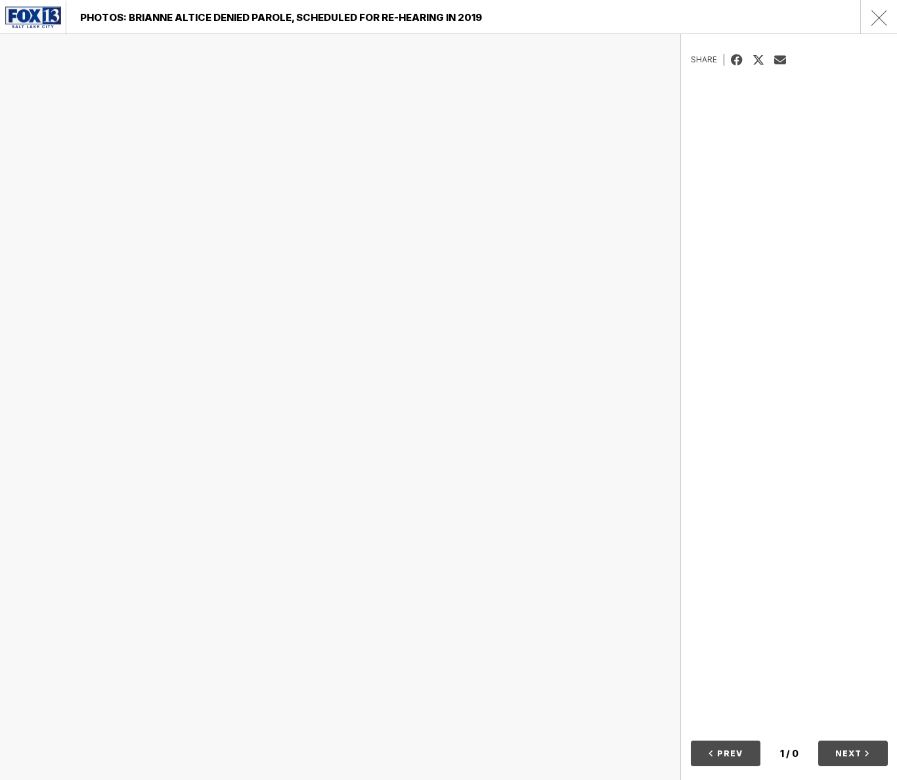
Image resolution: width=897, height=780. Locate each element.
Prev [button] (728, 753)
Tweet (763, 60)
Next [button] (849, 753)
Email (785, 60)
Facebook (742, 60)
